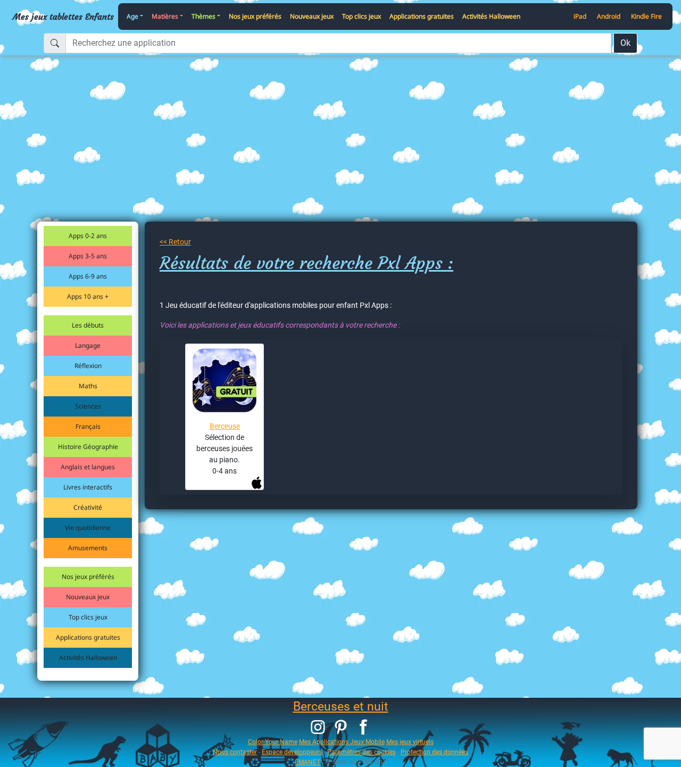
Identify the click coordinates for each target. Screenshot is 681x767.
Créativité (87, 507)
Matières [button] (165, 16)
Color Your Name (272, 742)
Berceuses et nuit (340, 706)
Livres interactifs (87, 487)
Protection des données (434, 752)
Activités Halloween (491, 16)
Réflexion (88, 365)
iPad (580, 16)
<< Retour (175, 242)
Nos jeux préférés (255, 16)
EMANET (307, 762)
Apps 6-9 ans (88, 276)
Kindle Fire (646, 16)
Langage (88, 345)
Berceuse (225, 426)
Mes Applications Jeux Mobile (342, 742)
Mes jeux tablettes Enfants (63, 16)
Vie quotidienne (88, 527)
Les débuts (88, 325)
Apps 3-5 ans (88, 255)
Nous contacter (235, 752)
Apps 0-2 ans (88, 235)
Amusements (87, 547)
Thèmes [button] (203, 16)
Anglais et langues (88, 466)
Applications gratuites (421, 16)
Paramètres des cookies (361, 752)
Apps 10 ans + (88, 296)
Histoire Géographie (88, 446)
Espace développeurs (292, 752)
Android (608, 16)
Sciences (88, 406)
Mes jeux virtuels (410, 742)
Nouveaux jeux (312, 16)
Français (88, 426)
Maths (88, 385)
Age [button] (132, 16)
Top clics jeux (361, 16)
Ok (625, 43)
